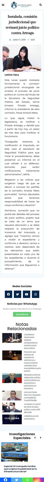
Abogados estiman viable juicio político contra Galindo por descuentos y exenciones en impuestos (32, 381)
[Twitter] (17, 294)
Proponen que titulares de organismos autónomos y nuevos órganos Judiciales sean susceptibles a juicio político (32, 361)
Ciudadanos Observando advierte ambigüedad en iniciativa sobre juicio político (31, 341)
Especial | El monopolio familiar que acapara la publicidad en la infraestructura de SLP (20, 469)
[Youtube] (26, 294)
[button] (3, 5)
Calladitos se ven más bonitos (31, 417)
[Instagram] (35, 294)
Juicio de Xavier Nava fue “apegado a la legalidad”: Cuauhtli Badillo (32, 396)
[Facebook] (8, 294)
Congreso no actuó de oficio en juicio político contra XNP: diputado (32, 408)
